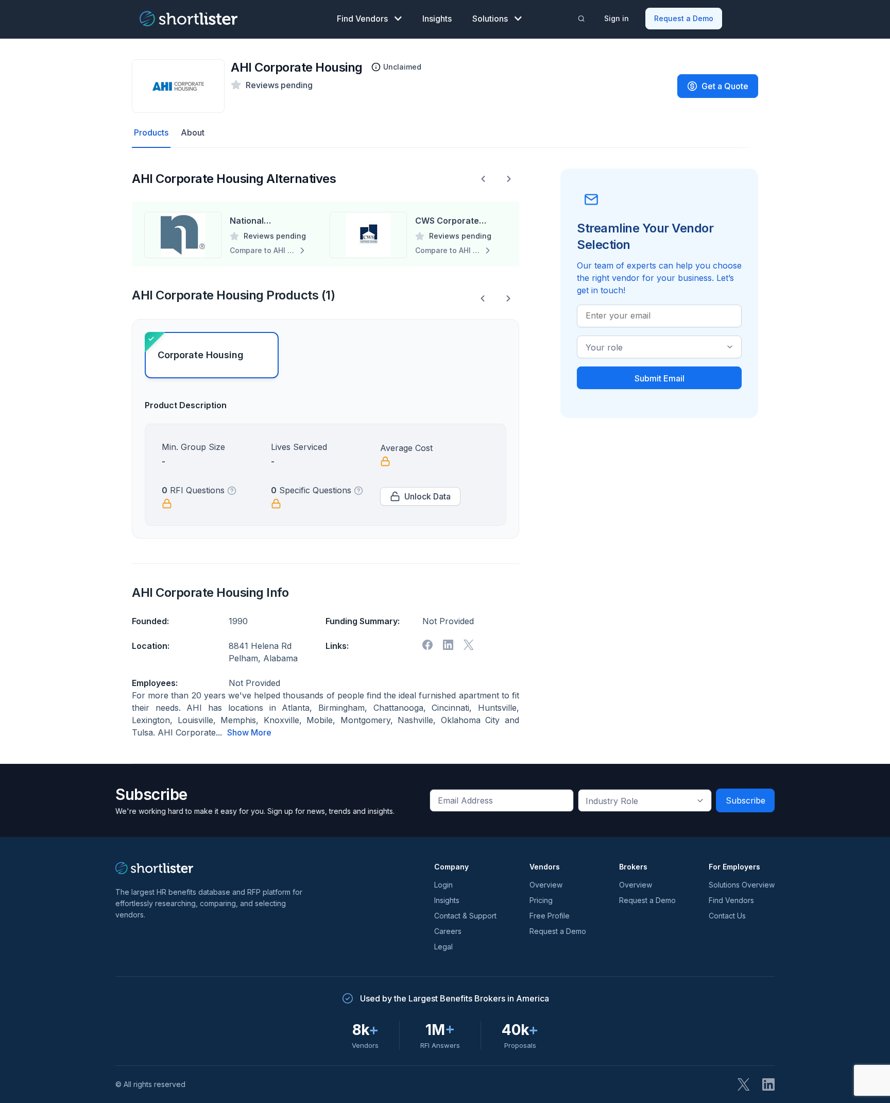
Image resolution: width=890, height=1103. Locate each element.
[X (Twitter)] (744, 1084)
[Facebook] (427, 645)
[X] (469, 645)
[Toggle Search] (581, 18)
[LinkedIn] (768, 1084)
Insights (437, 18)
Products (151, 132)
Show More (249, 732)
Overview (545, 884)
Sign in (616, 18)
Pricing (541, 900)
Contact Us (727, 915)
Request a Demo (683, 18)
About (192, 132)
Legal (443, 946)
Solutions (490, 18)
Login (443, 884)
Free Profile (549, 915)
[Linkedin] (448, 645)
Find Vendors (362, 18)
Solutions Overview (742, 884)
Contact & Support (465, 915)
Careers (447, 931)
